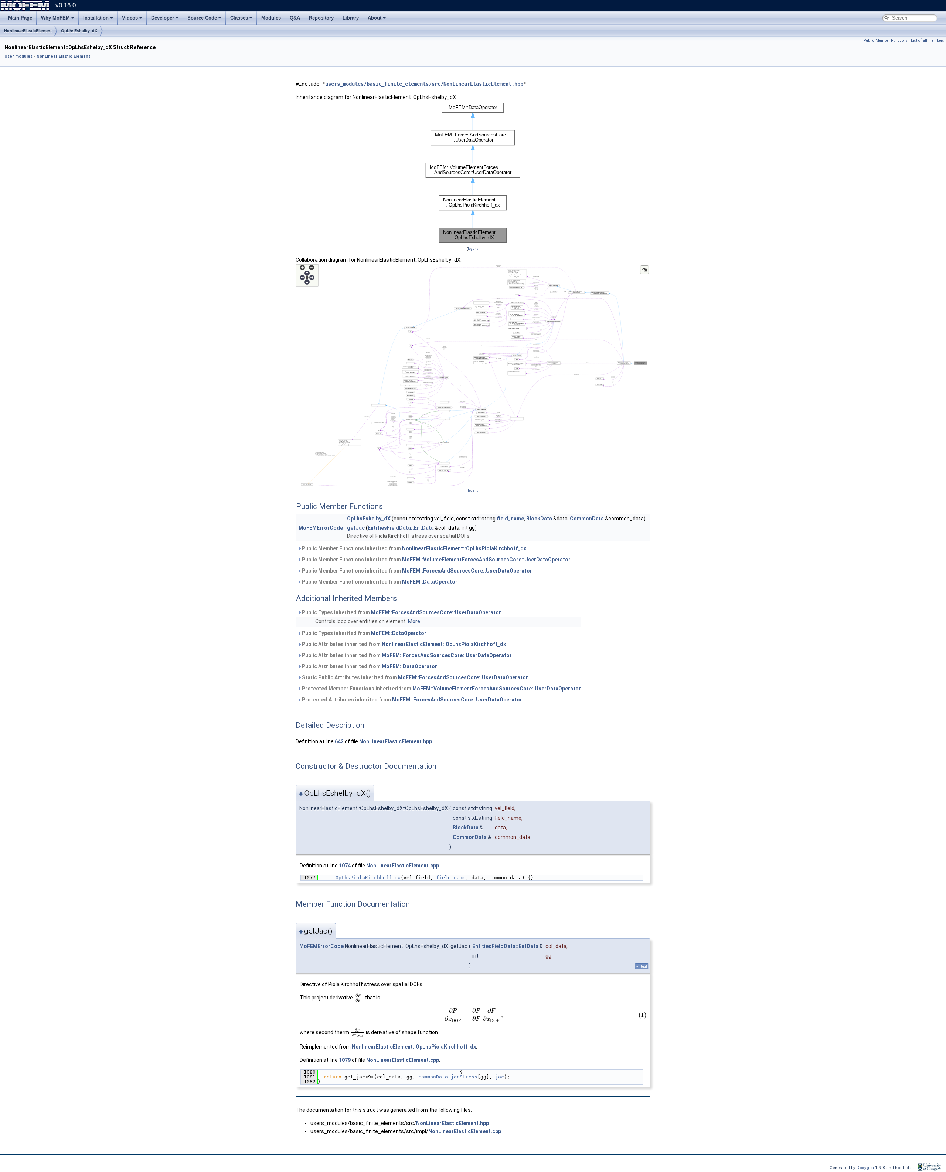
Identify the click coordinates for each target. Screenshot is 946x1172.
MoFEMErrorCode (321, 528)
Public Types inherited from (401, 612)
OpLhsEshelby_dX (79, 30)
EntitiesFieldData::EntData (401, 528)
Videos (130, 18)
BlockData (539, 519)
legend (473, 249)
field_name (510, 519)
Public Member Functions (886, 40)
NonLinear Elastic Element (63, 56)
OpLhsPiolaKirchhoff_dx (368, 877)
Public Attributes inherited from (403, 644)
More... (415, 621)
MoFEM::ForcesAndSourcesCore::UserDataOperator (467, 571)
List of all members (927, 40)
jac (499, 1077)
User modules (18, 56)
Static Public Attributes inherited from (414, 677)
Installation (96, 18)
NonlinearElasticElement (28, 30)
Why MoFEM (55, 18)
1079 (345, 1060)
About (374, 18)
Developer (162, 18)
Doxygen (866, 1167)
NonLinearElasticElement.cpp (402, 866)
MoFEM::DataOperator (429, 582)
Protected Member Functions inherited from (441, 689)
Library (351, 18)
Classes (239, 18)
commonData (433, 1077)
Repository (321, 18)
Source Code (202, 18)
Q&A (295, 18)
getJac (356, 528)
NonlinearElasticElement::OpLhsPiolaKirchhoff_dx (464, 548)
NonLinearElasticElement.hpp (395, 741)
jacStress (464, 1077)
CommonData (587, 519)
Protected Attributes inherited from (411, 700)
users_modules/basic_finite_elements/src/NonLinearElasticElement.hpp (424, 84)
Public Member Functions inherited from (413, 548)
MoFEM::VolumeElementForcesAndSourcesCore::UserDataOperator (486, 560)
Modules (271, 18)
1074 (345, 866)
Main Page (20, 18)
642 (339, 741)
